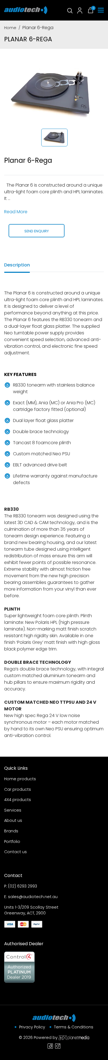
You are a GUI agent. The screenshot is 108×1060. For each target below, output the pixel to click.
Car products (17, 789)
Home (10, 27)
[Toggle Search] (69, 10)
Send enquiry (36, 231)
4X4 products (17, 799)
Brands (11, 831)
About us (13, 820)
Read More (15, 212)
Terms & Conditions (73, 1027)
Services (12, 810)
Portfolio (12, 841)
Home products (20, 779)
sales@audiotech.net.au (33, 896)
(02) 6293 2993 (22, 886)
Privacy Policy (32, 1027)
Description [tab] (17, 265)
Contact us (15, 852)
